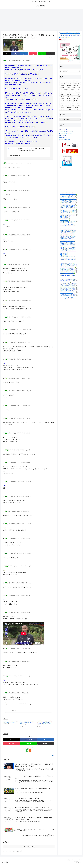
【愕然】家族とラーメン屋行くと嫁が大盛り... (68, 197)
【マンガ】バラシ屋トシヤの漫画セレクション (68, 279)
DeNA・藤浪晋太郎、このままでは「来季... (67, 235)
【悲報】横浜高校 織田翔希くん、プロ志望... (67, 236)
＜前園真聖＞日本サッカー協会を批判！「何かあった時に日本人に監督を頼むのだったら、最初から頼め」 (44, 722)
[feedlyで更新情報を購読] (27, 750)
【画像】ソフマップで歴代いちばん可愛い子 (67, 264)
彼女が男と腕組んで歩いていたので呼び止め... (68, 291)
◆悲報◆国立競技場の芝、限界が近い (66, 238)
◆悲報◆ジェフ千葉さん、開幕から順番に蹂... (68, 230)
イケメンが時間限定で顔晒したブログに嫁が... (68, 288)
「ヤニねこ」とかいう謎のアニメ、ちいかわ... (68, 195)
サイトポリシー (78, 859)
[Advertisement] (41, 20)
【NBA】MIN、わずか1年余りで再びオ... (67, 204)
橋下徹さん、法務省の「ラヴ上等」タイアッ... (68, 199)
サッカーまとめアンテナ (65, 133)
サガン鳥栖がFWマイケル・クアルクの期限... (68, 244)
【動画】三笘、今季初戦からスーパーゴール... (68, 215)
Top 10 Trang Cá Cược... (64, 216)
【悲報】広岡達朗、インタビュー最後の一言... (68, 232)
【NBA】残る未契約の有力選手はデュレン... (67, 202)
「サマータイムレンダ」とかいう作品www (67, 283)
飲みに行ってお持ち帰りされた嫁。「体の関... (68, 289)
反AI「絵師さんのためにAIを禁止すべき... (67, 196)
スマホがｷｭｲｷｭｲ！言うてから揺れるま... (67, 290)
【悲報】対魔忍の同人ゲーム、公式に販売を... (68, 280)
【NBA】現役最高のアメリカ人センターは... (67, 200)
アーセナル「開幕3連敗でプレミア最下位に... (68, 269)
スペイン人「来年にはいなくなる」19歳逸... (67, 205)
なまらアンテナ (63, 129)
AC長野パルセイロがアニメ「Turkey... (66, 206)
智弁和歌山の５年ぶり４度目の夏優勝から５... (68, 237)
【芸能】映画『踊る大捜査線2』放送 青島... (68, 194)
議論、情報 (6, 733)
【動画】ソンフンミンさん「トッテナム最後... (68, 249)
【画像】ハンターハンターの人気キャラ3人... (68, 265)
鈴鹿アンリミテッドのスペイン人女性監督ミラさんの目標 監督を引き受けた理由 (27, 722)
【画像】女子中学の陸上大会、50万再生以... (67, 271)
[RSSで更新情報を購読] (30, 750)
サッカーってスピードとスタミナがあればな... (68, 239)
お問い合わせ (70, 859)
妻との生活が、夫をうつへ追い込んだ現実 (67, 263)
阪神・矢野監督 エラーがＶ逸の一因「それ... (68, 268)
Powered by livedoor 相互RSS (67, 225)
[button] (50, 53)
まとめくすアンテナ (64, 139)
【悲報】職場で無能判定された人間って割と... (68, 221)
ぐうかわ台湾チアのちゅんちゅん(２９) (67, 273)
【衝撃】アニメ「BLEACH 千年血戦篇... (67, 284)
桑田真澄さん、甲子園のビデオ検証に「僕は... (68, 231)
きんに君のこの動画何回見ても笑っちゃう (67, 233)
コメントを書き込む (28, 846)
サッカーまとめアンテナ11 (66, 131)
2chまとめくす (63, 137)
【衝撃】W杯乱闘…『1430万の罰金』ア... (67, 241)
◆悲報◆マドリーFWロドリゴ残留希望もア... (68, 207)
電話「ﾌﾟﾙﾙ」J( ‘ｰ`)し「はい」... (65, 222)
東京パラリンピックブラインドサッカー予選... (68, 270)
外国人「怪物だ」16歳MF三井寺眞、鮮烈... (67, 201)
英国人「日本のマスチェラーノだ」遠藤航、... (68, 210)
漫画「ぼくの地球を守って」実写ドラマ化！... (68, 285)
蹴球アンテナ (62, 135)
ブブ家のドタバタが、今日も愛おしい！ (67, 229)
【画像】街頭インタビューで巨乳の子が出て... (68, 212)
